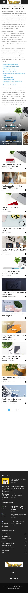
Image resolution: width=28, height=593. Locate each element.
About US (10, 585)
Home (3, 6)
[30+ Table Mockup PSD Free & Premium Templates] (5, 524)
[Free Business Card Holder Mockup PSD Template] (14, 157)
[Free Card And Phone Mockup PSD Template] (14, 242)
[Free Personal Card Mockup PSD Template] (14, 221)
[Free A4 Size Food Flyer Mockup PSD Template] (5, 481)
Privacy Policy (16, 585)
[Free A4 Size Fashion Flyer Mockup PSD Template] (5, 496)
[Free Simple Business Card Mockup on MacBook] (14, 391)
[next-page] (18, 410)
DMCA (18, 588)
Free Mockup (8, 6)
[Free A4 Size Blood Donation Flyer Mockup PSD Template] (5, 489)
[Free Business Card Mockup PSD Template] (14, 370)
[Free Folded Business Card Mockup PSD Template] (14, 263)
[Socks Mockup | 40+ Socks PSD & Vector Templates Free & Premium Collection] (5, 516)
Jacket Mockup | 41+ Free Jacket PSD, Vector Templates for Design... (18, 508)
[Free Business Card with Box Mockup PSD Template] (14, 178)
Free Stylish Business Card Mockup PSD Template (11, 357)
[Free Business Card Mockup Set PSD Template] (14, 306)
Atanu (2, 129)
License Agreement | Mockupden (10, 586)
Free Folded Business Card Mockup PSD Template (11, 272)
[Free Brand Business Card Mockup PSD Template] (14, 327)
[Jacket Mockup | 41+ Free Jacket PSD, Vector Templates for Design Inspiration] (5, 508)
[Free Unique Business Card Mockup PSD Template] (11, 143)
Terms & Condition (12, 588)
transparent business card (9, 73)
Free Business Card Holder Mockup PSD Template (11, 166)
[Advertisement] (13, 440)
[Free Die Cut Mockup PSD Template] (14, 199)
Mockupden (4, 296)
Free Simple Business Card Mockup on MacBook (11, 400)
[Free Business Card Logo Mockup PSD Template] (14, 284)
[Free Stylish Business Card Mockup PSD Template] (14, 348)
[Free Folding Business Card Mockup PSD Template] (14, 119)
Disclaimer (21, 586)
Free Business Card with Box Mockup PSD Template (12, 187)
